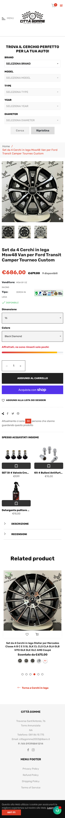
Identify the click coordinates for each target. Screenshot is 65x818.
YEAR (8, 99)
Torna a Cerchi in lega (34, 687)
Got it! (11, 812)
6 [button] (42, 674)
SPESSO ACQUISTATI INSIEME (20, 437)
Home (6, 146)
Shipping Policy (31, 781)
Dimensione (9, 309)
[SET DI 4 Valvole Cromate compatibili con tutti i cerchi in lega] (16, 455)
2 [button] (26, 674)
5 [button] (38, 674)
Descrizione (20, 523)
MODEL (9, 71)
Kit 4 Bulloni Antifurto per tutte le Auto (48, 472)
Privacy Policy (31, 768)
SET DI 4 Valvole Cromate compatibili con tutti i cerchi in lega (16, 472)
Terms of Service (30, 787)
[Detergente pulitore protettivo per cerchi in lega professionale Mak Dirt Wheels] (16, 492)
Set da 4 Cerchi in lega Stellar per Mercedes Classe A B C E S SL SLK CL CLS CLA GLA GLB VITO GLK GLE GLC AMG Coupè (32, 647)
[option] (32, 618)
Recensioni (19, 534)
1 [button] (22, 674)
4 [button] (34, 674)
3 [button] (30, 674)
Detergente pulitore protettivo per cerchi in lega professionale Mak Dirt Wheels (16, 510)
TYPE (8, 85)
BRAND (9, 57)
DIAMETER (11, 114)
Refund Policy (31, 775)
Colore (6, 327)
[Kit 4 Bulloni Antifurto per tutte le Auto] (48, 455)
